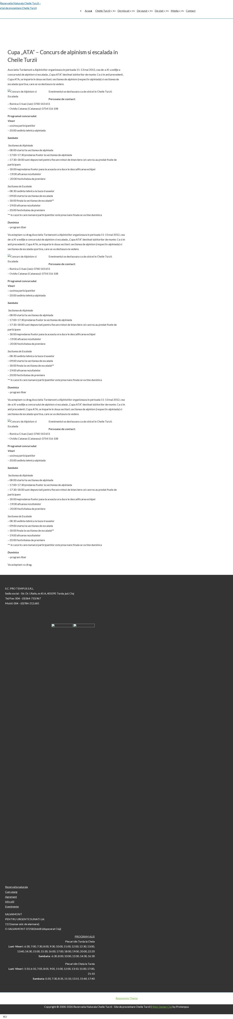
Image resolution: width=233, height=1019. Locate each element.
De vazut (142, 10)
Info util (9, 901)
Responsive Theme (127, 998)
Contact (190, 10)
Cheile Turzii (102, 10)
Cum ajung (11, 891)
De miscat (123, 10)
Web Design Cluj (162, 1006)
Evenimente (12, 906)
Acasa (88, 10)
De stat (159, 10)
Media (174, 10)
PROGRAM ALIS (85, 936)
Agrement (11, 896)
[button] (116, 1016)
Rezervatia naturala (16, 886)
